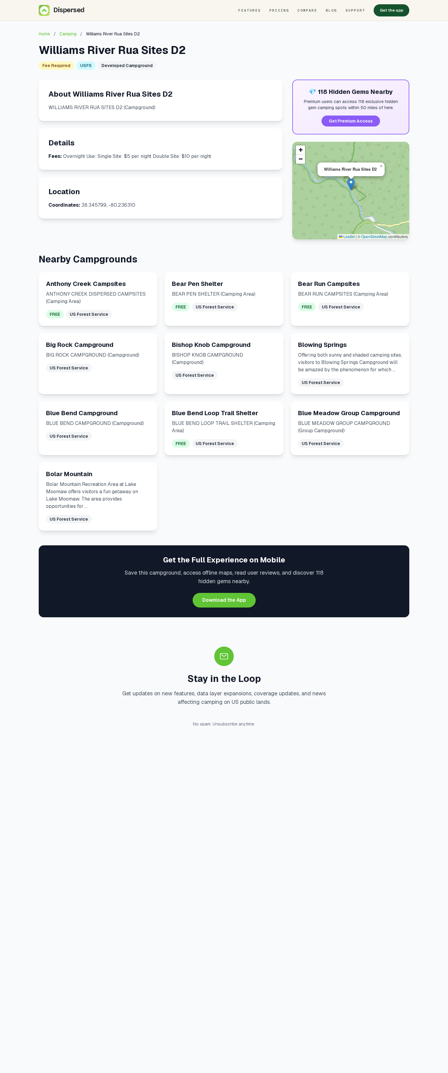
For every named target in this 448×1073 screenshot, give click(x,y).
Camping (67, 34)
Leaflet (349, 236)
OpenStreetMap (374, 236)
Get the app (391, 10)
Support (355, 10)
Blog (331, 10)
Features (249, 10)
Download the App (224, 600)
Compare (307, 10)
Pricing (279, 10)
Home (44, 34)
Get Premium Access (351, 121)
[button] (351, 184)
